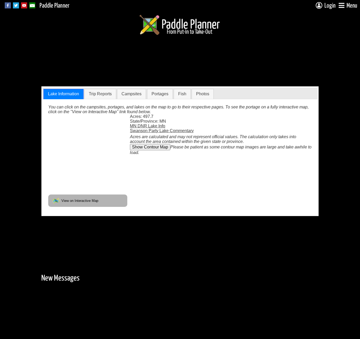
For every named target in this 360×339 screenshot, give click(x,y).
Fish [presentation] (182, 94)
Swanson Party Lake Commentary (162, 130)
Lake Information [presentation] (63, 94)
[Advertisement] (137, 72)
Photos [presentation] (202, 94)
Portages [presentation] (160, 94)
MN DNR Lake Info (147, 126)
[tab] (63, 94)
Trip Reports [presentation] (100, 94)
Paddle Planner (55, 6)
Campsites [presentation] (131, 94)
